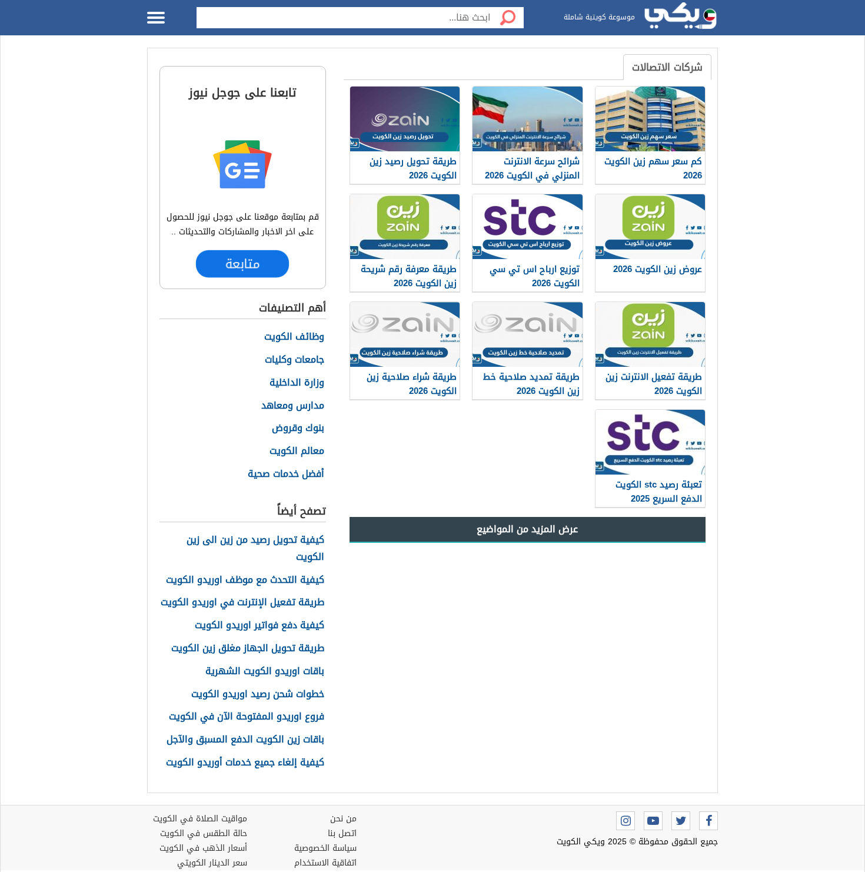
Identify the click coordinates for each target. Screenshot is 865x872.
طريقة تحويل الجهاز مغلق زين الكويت (247, 648)
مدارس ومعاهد (292, 406)
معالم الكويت (297, 451)
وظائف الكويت (294, 337)
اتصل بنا (342, 833)
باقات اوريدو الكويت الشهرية (264, 671)
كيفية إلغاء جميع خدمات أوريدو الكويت (245, 762)
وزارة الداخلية (297, 383)
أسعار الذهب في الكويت (203, 848)
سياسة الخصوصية (325, 848)
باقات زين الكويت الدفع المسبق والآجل (245, 739)
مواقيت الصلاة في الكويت (200, 818)
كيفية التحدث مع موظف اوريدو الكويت (245, 580)
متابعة (242, 263)
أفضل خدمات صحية (286, 474)
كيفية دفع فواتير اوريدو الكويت (259, 625)
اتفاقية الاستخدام (325, 863)
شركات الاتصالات (667, 67)
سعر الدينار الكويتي (212, 863)
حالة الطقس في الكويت (203, 833)
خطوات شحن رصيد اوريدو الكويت (257, 694)
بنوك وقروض (298, 428)
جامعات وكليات (294, 360)
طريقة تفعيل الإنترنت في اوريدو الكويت (242, 602)
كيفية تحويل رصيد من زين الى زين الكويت (255, 549)
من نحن (343, 818)
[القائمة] (156, 18)
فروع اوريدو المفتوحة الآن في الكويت (246, 716)
